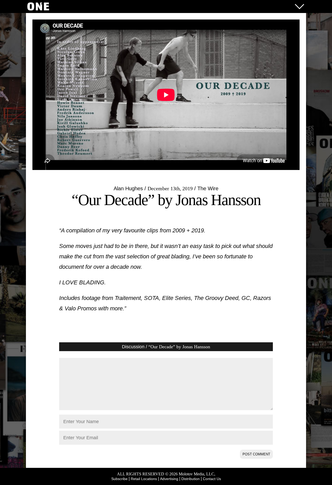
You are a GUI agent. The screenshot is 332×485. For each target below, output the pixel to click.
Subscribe (119, 479)
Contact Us (212, 479)
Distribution (190, 479)
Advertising (169, 479)
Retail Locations (144, 479)
